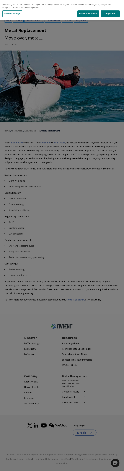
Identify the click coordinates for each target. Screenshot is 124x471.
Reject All (110, 13)
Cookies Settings (12, 13)
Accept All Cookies (88, 13)
